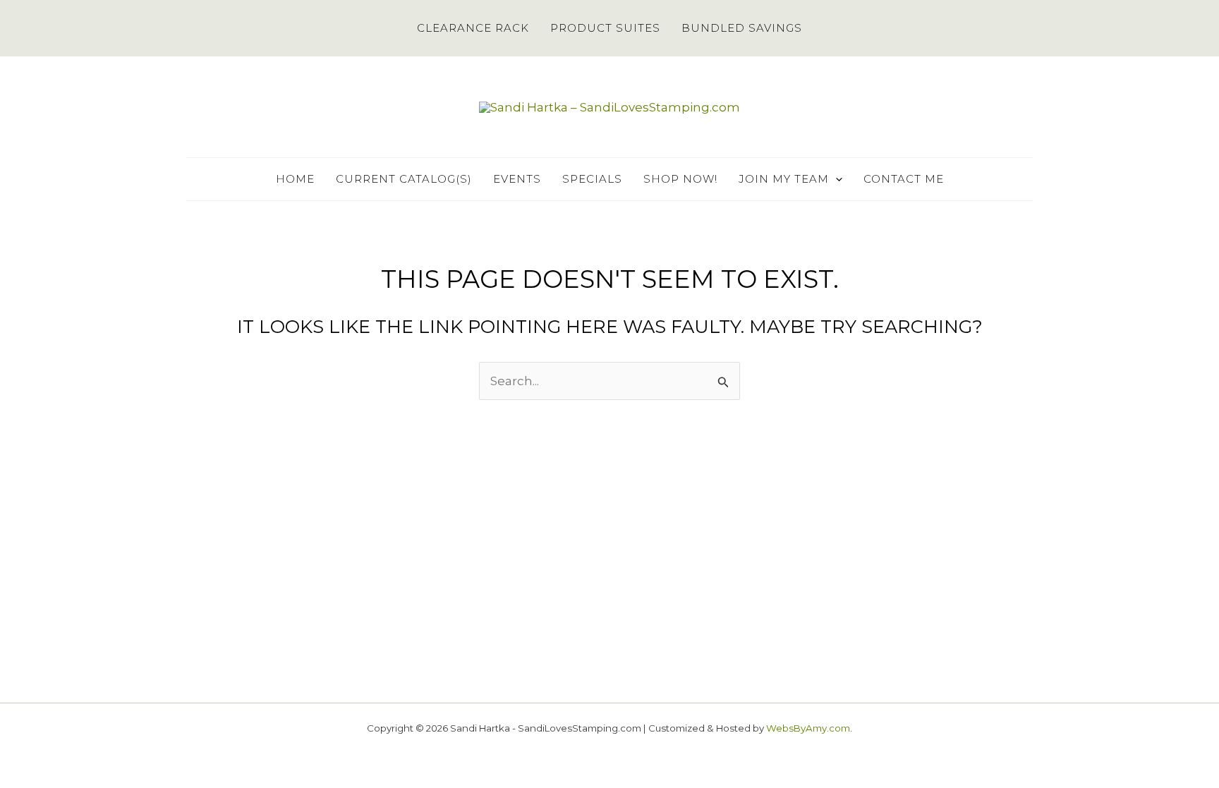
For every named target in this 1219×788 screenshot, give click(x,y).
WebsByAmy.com (808, 728)
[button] (835, 179)
